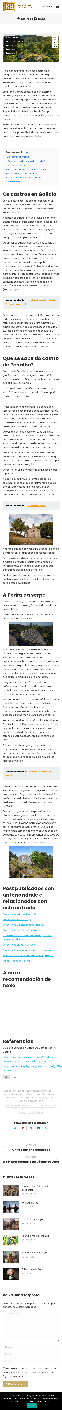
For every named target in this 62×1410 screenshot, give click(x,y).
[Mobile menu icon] (57, 6)
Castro (55, 1105)
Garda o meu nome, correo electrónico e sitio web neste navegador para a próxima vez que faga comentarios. (30, 1372)
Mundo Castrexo (12, 37)
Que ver (40, 1112)
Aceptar (31, 1406)
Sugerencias (11, 45)
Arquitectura (15, 1105)
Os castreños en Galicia (16, 960)
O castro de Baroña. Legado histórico (24, 924)
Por (22, 1097)
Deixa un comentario (31, 1100)
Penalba (22, 1112)
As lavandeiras (30, 1202)
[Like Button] (6, 1077)
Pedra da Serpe (48, 1109)
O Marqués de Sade (33, 1269)
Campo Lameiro (44, 1105)
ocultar (26, 152)
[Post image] (11, 1190)
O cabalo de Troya (32, 1219)
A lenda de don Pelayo (34, 1252)
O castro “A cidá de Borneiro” (19, 914)
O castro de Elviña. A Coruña (19, 944)
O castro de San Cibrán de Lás (20, 930)
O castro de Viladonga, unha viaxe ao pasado (28, 950)
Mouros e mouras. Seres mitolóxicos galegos (28, 955)
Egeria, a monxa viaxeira (35, 1236)
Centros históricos (14, 1109)
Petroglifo (31, 1112)
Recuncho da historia (14, 41)
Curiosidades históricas (32, 1109)
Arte (35, 1105)
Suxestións (10, 53)
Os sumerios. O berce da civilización (35, 1188)
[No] (58, 1400)
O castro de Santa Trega (17, 919)
